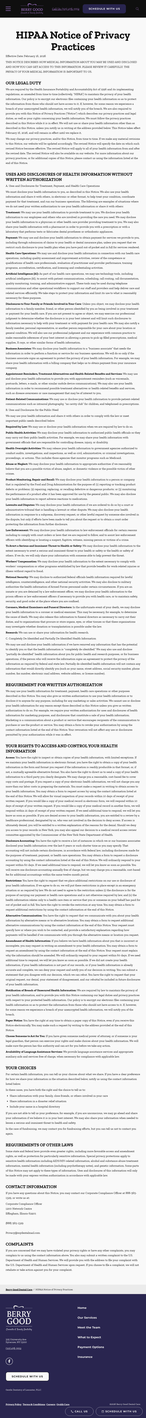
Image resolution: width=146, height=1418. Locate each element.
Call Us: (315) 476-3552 (65, 9)
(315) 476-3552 (13, 1348)
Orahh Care (62, 1404)
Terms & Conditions (34, 1404)
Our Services (87, 1317)
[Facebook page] (9, 1361)
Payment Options (91, 1347)
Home (82, 1308)
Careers (50, 1404)
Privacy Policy (14, 1404)
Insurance (85, 1357)
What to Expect (89, 1337)
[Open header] (9, 9)
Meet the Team (89, 1327)
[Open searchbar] (137, 9)
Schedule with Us (104, 8)
